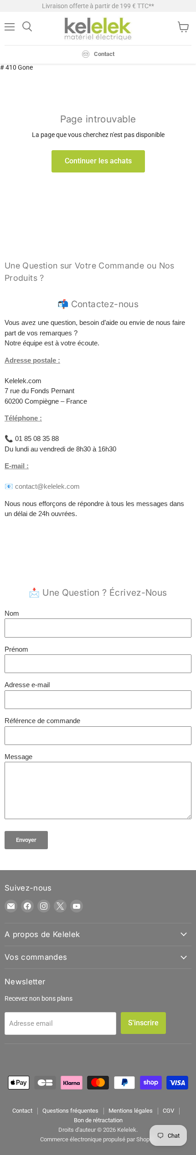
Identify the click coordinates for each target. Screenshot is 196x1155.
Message (18, 756)
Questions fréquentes (70, 1110)
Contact (22, 1110)
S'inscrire (143, 1022)
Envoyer (26, 839)
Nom (12, 613)
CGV (168, 1110)
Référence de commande (42, 720)
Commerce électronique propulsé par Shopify (98, 1139)
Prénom (16, 649)
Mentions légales (130, 1110)
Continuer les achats (98, 161)
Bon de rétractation (98, 1120)
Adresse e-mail (27, 685)
